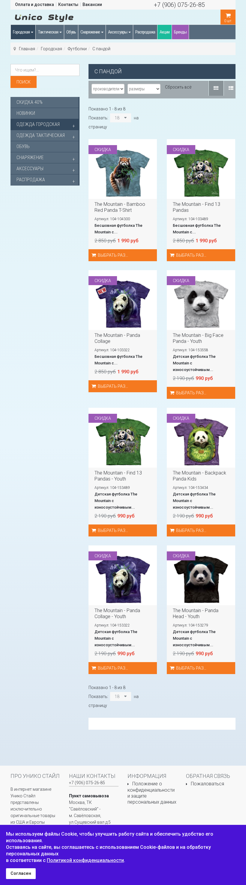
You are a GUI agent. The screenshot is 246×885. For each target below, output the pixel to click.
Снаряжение (90, 32)
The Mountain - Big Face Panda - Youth (198, 338)
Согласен (20, 873)
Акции (165, 32)
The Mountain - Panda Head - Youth (195, 613)
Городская (21, 32)
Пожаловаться (207, 784)
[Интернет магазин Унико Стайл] (44, 17)
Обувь (71, 32)
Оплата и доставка (34, 4)
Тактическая (48, 32)
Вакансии (92, 4)
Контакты (68, 4)
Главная (27, 48)
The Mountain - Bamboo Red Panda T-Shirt (119, 207)
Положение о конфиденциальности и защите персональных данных (152, 793)
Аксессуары (118, 32)
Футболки (77, 48)
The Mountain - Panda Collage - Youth (117, 613)
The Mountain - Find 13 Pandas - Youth (118, 476)
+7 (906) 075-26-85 (179, 4)
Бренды (180, 32)
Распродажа (145, 32)
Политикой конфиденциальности (85, 860)
